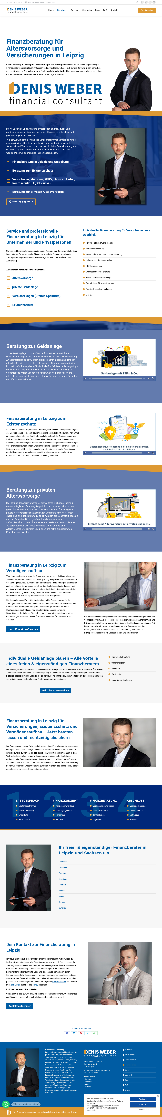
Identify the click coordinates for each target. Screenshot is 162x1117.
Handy (35, 985)
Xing (86, 1084)
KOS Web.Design (71, 1112)
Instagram (89, 1079)
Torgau (62, 902)
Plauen (62, 890)
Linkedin (88, 1087)
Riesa (61, 896)
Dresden (62, 873)
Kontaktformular (59, 981)
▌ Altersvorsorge (129, 1055)
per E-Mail (15, 985)
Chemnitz (63, 861)
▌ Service (126, 1070)
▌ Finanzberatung (129, 1065)
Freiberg (62, 885)
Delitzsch (63, 867)
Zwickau (62, 908)
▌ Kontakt (126, 1090)
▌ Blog (125, 1080)
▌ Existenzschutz (129, 1060)
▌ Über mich (127, 1075)
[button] (6, 1104)
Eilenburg (63, 879)
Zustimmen (143, 1099)
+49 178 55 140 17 (16, 2)
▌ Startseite (127, 1050)
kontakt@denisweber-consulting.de (41, 2)
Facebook (88, 1082)
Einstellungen (97, 1106)
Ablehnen (143, 1104)
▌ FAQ (125, 1085)
